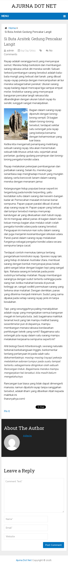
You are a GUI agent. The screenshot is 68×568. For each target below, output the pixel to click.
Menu (5, 16)
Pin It (7, 411)
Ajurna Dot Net (34, 5)
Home (12, 28)
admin (10, 50)
